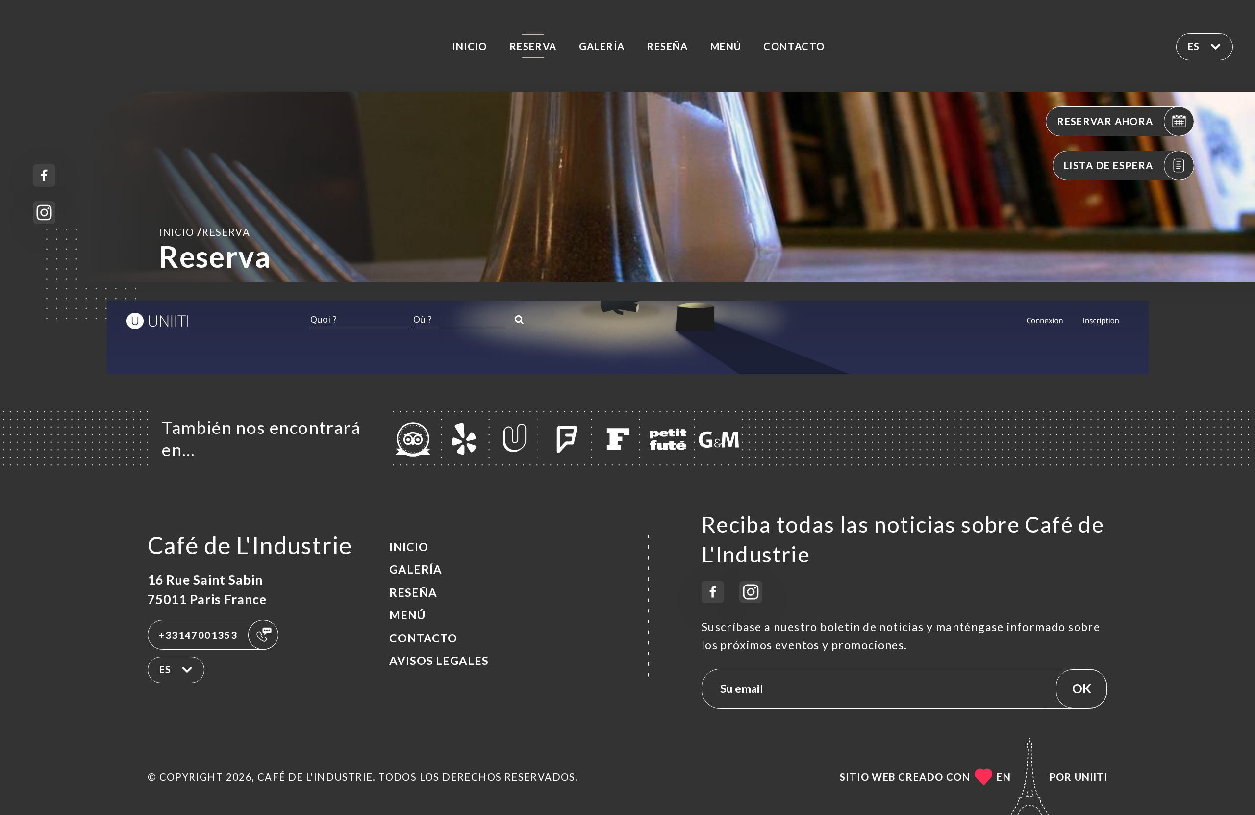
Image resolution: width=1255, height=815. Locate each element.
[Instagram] (44, 212)
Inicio (469, 46)
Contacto (794, 46)
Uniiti (1091, 777)
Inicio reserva (204, 231)
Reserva (533, 46)
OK (1081, 688)
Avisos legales (439, 660)
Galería (602, 46)
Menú (726, 46)
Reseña (667, 46)
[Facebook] (44, 175)
